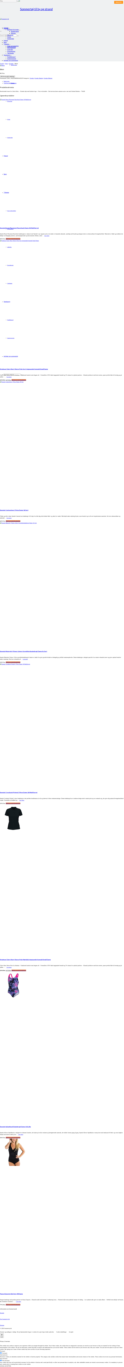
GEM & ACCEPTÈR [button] (5, 1366)
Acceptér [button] (71, 1332)
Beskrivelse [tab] (6, 81)
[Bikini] (2, 65)
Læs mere (46, 235)
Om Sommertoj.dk (5, 1319)
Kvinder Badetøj (38, 78)
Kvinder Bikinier (48, 78)
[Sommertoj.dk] (62, 9)
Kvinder (32, 78)
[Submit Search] (18, 1)
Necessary (4, 1353)
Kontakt (2, 1313)
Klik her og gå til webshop (7, 76)
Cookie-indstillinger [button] (61, 1332)
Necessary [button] (2, 1351)
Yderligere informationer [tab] (10, 83)
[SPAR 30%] (62, 303)
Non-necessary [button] (3, 1358)
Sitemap (2, 1325)
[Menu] (0, 31)
